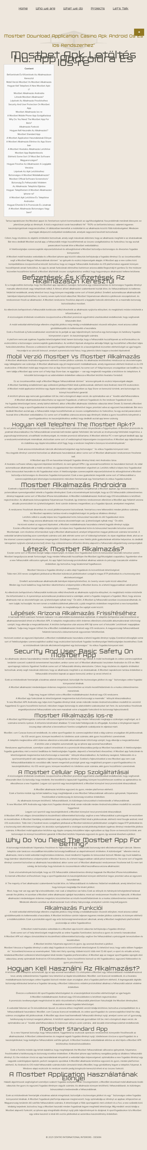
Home (23, 8)
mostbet (81, 303)
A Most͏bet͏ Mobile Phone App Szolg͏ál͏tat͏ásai (29, 115)
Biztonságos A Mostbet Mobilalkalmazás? (29, 175)
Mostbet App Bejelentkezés (29, 152)
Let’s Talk (120, 8)
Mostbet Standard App (29, 134)
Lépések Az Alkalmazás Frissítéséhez (29, 100)
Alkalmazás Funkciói (29, 126)
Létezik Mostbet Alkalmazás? (29, 97)
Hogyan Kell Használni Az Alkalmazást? (29, 130)
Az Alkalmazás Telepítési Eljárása (29, 186)
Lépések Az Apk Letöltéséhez (29, 171)
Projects (98, 8)
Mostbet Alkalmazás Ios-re (29, 111)
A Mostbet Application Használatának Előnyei (29, 137)
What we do (73, 8)
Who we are (45, 8)
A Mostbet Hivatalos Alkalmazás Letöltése (29, 149)
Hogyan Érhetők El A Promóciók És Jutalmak (29, 205)
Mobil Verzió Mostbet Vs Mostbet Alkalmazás (29, 82)
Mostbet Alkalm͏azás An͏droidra (29, 93)
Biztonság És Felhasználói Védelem (29, 182)
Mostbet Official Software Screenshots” (29, 178)
